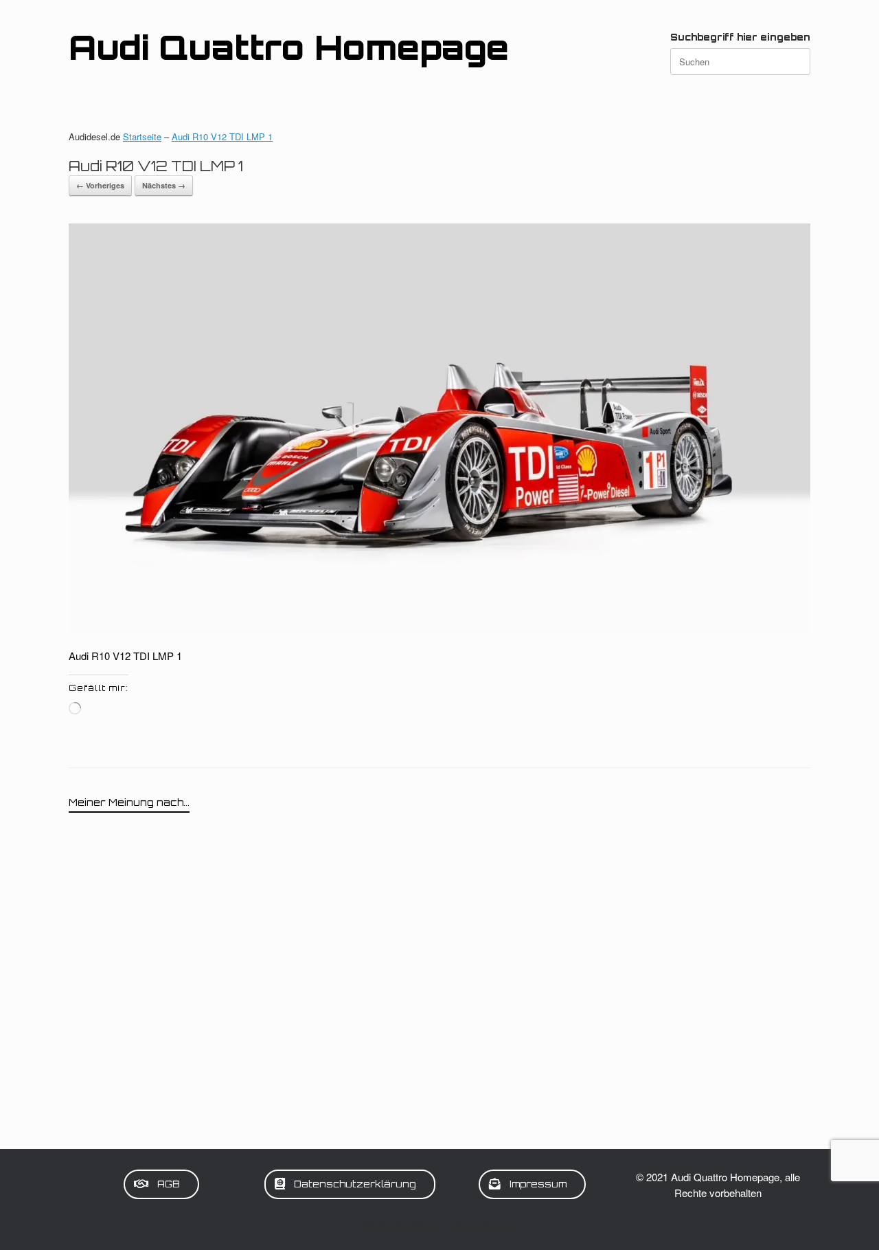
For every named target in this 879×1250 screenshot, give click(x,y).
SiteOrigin (500, 1223)
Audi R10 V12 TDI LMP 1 (222, 136)
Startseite (142, 136)
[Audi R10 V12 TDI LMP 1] (439, 629)
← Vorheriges (100, 185)
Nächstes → (163, 185)
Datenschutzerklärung (399, 1223)
